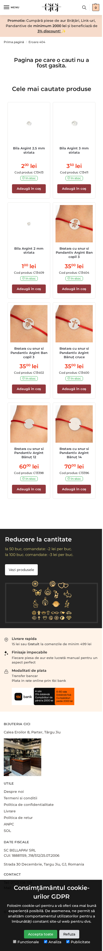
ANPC (9, 824)
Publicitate (80, 942)
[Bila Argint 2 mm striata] (29, 223)
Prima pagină (14, 42)
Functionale (28, 942)
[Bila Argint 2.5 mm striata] (29, 123)
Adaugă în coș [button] (29, 188)
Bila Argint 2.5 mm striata (29, 150)
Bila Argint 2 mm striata (29, 250)
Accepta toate (40, 934)
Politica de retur (18, 817)
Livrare (10, 811)
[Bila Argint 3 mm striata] (74, 123)
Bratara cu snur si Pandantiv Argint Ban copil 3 (74, 252)
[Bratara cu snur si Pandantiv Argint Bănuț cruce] (74, 323)
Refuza (69, 934)
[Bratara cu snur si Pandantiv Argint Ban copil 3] (74, 223)
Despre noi (14, 791)
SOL (7, 830)
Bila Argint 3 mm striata (74, 150)
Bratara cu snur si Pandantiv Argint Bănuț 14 (74, 453)
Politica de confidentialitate (29, 804)
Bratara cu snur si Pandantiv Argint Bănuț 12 (29, 453)
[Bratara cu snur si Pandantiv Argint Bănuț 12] (29, 424)
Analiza (54, 942)
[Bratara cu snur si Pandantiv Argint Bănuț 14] (74, 424)
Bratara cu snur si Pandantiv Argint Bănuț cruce (74, 352)
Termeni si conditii (20, 798)
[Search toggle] (84, 7)
